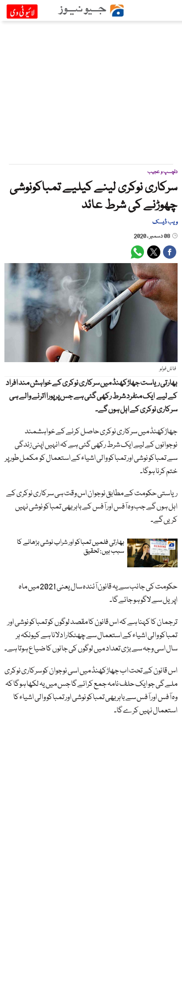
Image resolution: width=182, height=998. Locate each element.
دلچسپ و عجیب (163, 172)
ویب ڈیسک (165, 222)
